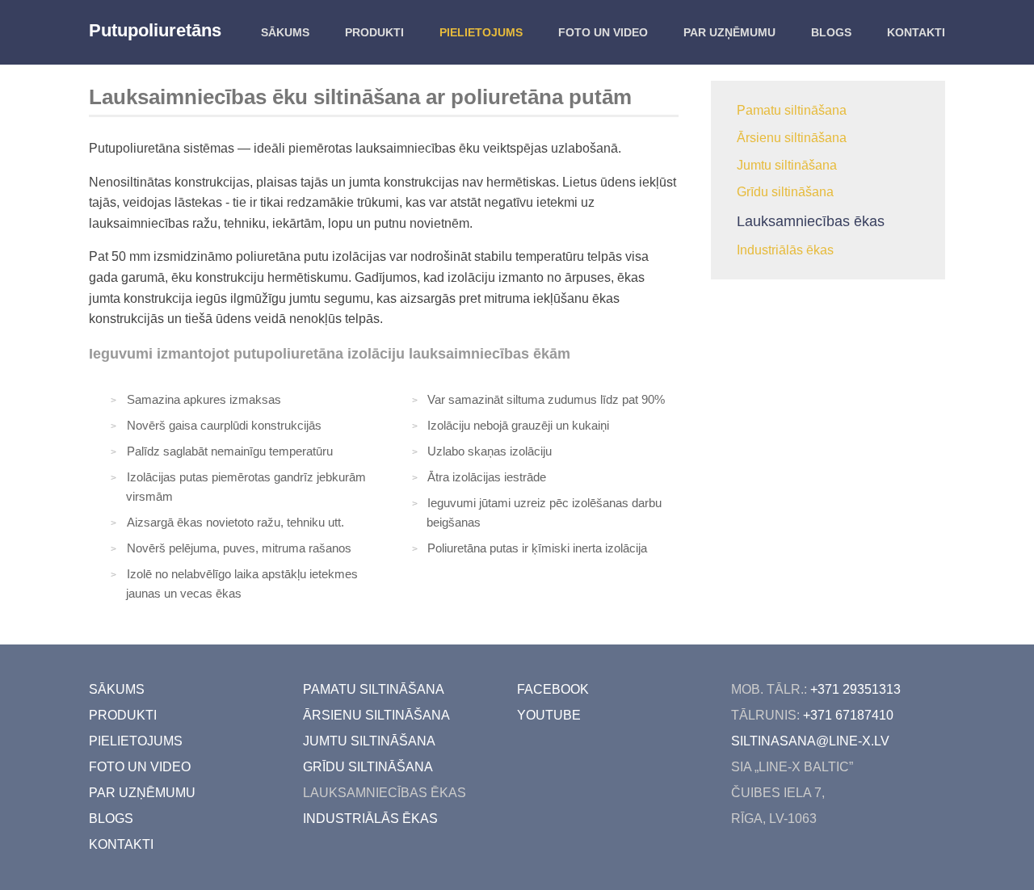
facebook (553, 689)
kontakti (916, 32)
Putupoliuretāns (155, 30)
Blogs (831, 32)
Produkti (374, 32)
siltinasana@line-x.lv (810, 741)
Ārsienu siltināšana (792, 138)
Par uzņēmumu (729, 32)
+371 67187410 (848, 715)
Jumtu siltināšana (787, 165)
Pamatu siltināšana (792, 110)
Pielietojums (481, 32)
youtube (549, 715)
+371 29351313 (855, 689)
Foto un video (603, 32)
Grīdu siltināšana (785, 192)
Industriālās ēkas (785, 250)
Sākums (285, 32)
